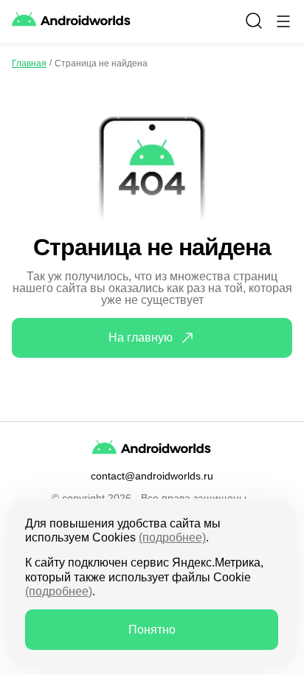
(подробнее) (172, 537)
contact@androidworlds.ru (152, 476)
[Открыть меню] (283, 21)
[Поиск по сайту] (254, 21)
